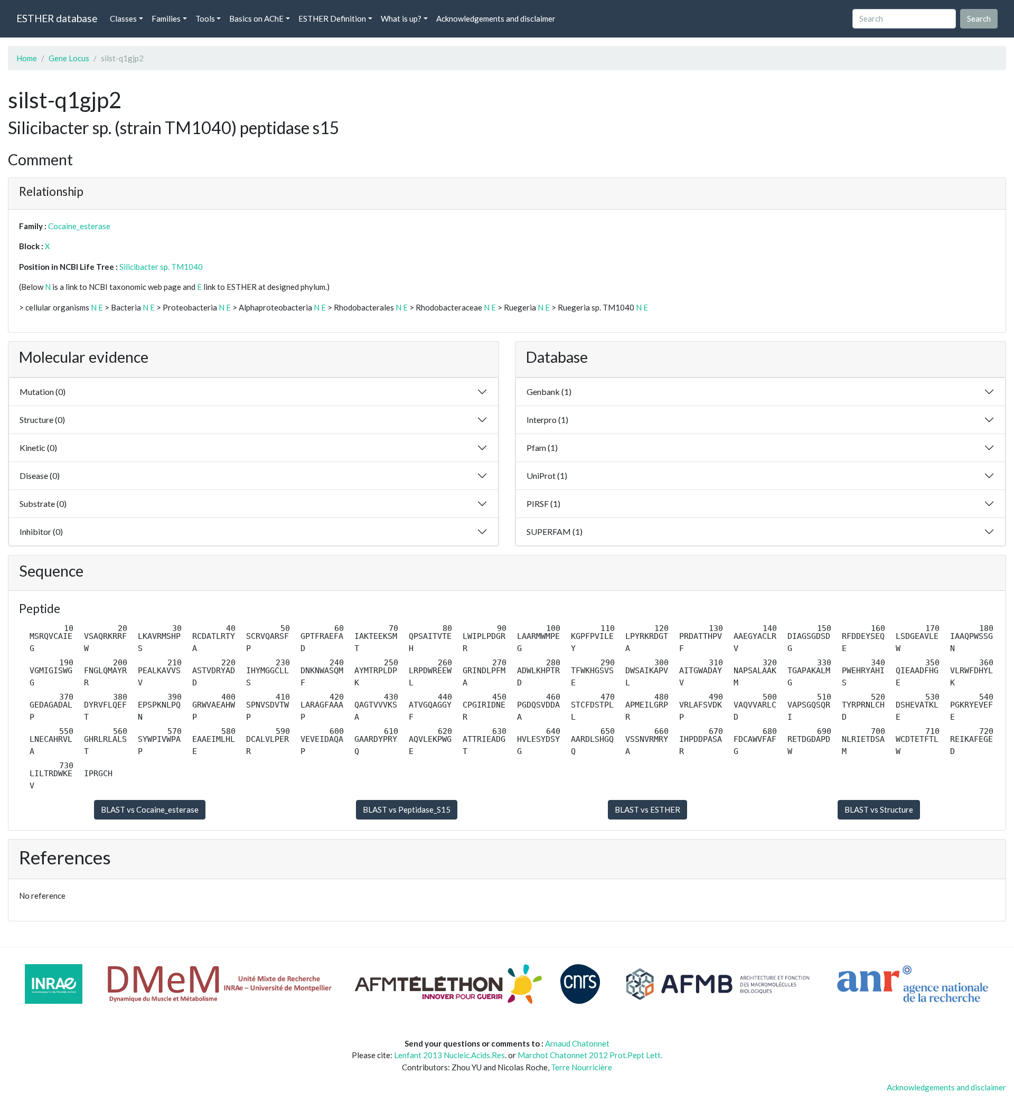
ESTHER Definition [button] (332, 18)
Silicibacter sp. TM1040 (161, 266)
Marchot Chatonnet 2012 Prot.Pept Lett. (590, 1055)
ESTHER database (56, 18)
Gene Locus (69, 58)
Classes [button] (123, 18)
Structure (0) (42, 420)
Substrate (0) (43, 503)
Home (26, 58)
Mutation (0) (42, 392)
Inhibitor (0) (41, 531)
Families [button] (166, 18)
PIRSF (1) (543, 503)
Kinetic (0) (38, 447)
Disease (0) (40, 475)
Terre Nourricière (581, 1067)
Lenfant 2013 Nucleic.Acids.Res (449, 1055)
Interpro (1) (547, 420)
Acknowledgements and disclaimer (496, 18)
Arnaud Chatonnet (577, 1043)
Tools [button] (205, 18)
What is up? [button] (401, 18)
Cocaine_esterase (79, 226)
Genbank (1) (549, 392)
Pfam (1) (542, 447)
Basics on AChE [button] (256, 18)
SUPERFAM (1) (555, 531)
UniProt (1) (547, 475)
